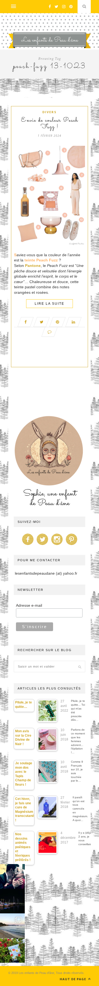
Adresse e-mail (29, 605)
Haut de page (73, 979)
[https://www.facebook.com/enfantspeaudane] (28, 545)
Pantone (33, 265)
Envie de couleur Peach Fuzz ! (49, 124)
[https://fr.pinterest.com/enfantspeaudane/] (71, 545)
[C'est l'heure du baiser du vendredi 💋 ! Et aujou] (12, 876)
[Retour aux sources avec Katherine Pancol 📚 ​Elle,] (12, 950)
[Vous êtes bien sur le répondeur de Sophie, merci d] (12, 925)
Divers (49, 112)
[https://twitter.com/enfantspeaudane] (42, 545)
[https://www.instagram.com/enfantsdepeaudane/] (57, 545)
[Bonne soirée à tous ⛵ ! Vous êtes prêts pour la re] (12, 901)
